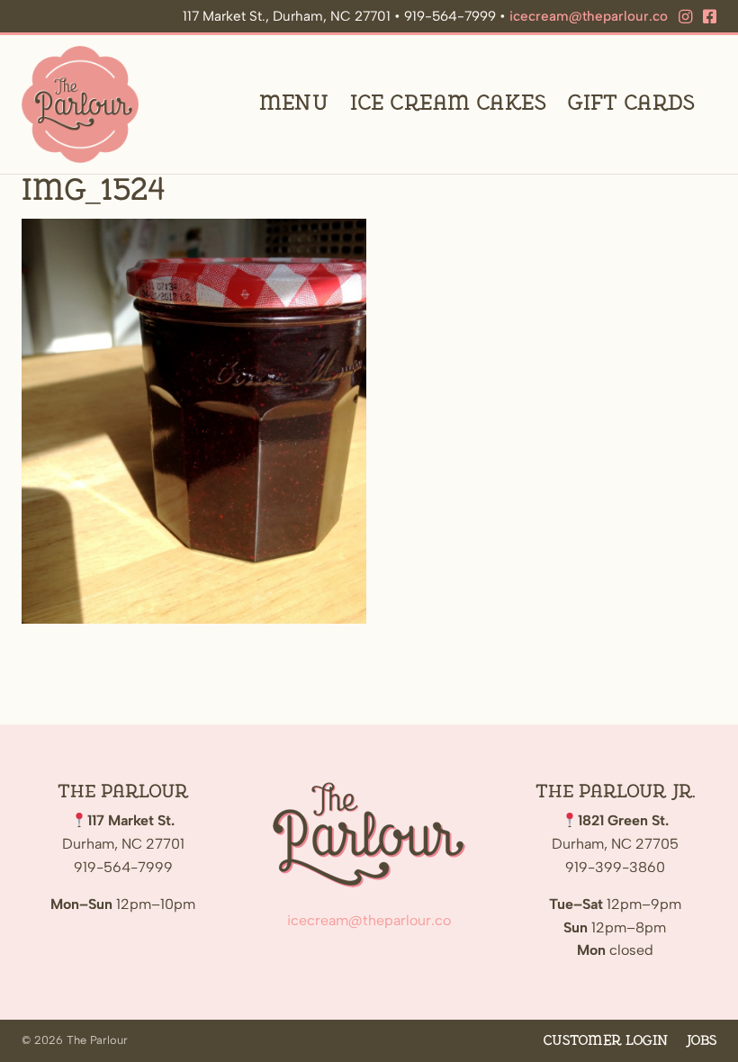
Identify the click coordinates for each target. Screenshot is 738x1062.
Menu (294, 104)
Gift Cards (631, 104)
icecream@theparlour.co (588, 16)
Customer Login (606, 1041)
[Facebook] (709, 17)
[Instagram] (685, 17)
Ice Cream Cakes (448, 104)
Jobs (701, 1041)
